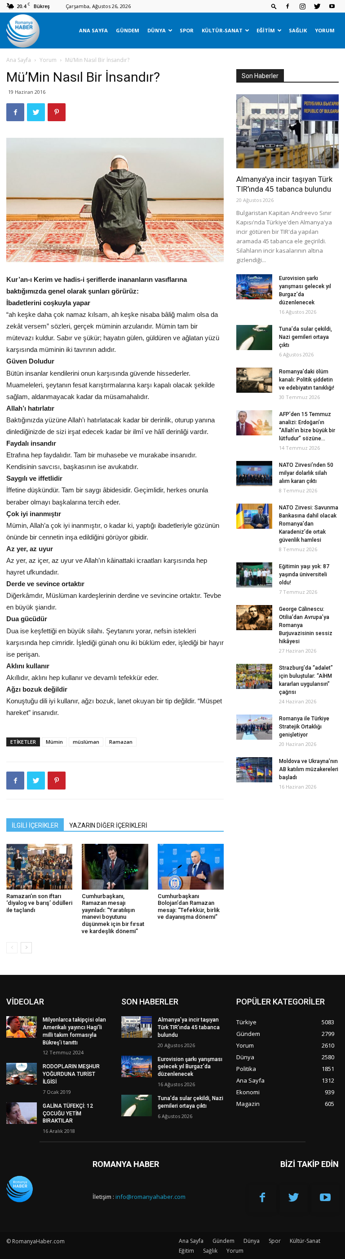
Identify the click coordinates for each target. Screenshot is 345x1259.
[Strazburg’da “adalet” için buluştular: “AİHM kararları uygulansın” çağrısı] (254, 676)
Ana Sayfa (93, 30)
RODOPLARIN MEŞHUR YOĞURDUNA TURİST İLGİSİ (71, 1074)
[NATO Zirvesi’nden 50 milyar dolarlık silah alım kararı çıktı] (254, 473)
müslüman (86, 741)
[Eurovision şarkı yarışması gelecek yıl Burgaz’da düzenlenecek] (254, 286)
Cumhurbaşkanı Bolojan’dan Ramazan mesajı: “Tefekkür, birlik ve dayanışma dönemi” (189, 907)
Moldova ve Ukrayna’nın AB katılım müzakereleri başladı (308, 769)
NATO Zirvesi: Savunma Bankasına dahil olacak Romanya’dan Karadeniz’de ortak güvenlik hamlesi (308, 523)
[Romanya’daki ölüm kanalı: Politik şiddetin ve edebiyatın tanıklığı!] (254, 380)
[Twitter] (317, 6)
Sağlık (298, 30)
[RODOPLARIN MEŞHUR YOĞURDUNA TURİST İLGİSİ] (21, 1073)
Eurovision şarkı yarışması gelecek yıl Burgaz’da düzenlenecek (190, 1067)
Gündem (127, 30)
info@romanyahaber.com (150, 1197)
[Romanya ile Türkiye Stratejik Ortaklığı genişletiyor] (254, 727)
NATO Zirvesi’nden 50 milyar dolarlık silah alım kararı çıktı (306, 473)
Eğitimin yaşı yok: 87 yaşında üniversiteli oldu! (304, 574)
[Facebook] (287, 6)
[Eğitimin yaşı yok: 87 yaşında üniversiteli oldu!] (254, 575)
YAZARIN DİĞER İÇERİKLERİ (108, 825)
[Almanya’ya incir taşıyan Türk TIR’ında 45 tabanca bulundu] (287, 131)
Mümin (54, 741)
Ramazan (121, 741)
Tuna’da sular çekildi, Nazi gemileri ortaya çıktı (305, 337)
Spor (187, 30)
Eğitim (266, 30)
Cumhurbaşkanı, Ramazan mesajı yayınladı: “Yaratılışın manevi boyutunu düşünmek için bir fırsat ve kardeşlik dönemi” (113, 913)
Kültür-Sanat (222, 30)
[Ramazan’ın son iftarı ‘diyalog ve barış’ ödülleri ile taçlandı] (39, 866)
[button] (274, 6)
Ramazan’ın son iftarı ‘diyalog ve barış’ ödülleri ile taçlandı (39, 903)
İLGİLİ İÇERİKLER (35, 825)
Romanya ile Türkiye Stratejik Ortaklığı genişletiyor (304, 726)
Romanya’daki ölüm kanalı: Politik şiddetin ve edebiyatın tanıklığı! (306, 379)
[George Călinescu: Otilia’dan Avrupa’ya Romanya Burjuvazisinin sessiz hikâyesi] (254, 617)
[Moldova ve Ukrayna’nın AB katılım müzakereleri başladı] (254, 769)
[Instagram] (302, 6)
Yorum (325, 30)
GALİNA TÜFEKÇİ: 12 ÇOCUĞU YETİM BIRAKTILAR (68, 1113)
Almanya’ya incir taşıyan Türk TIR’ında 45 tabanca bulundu (189, 1027)
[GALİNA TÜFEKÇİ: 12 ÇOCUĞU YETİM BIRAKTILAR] (21, 1113)
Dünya (156, 30)
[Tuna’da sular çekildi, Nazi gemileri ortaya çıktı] (254, 337)
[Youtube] (332, 6)
